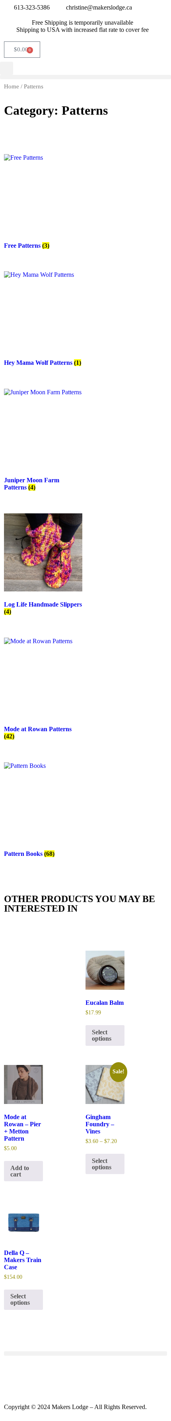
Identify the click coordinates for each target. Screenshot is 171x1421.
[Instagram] (35, 1378)
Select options (101, 1035)
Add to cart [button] (19, 1171)
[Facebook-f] (14, 1378)
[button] (85, 77)
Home (11, 86)
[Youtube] (57, 1378)
